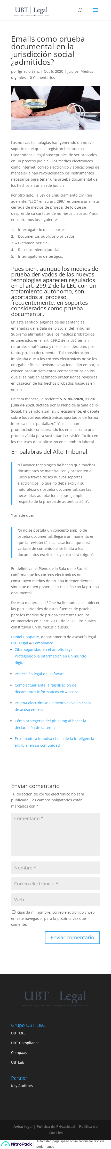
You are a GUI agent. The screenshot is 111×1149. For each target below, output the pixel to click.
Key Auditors (22, 1085)
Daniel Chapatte (25, 636)
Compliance (43, 643)
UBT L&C (18, 1033)
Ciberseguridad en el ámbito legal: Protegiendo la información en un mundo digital (50, 656)
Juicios (72, 71)
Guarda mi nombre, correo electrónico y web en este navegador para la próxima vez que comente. (53, 918)
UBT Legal (19, 643)
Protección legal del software (40, 673)
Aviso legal (23, 1126)
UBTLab (17, 1062)
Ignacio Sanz (29, 71)
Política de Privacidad (56, 1126)
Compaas (19, 1052)
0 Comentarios (42, 77)
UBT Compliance (25, 1042)
